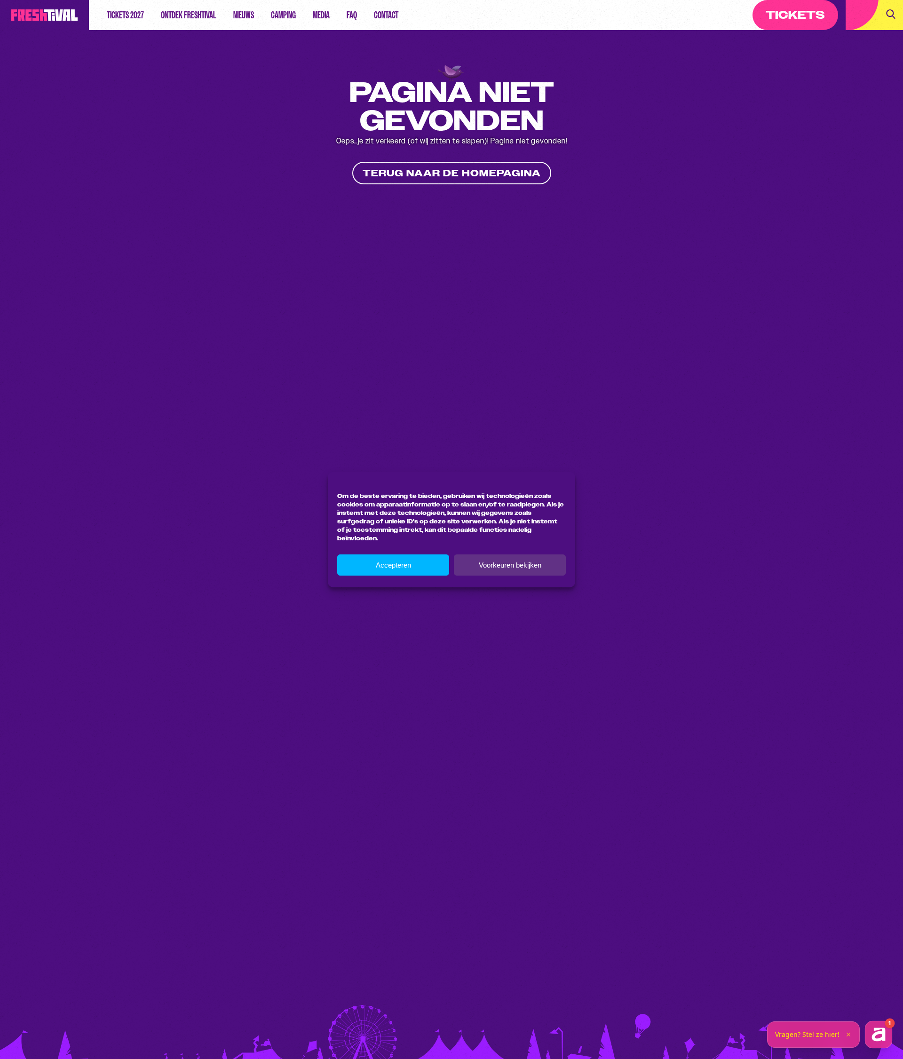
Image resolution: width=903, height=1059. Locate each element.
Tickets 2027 (125, 15)
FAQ (352, 15)
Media (321, 15)
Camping (283, 15)
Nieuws (243, 15)
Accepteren (393, 565)
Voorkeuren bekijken (510, 565)
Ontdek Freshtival (188, 15)
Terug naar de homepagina (452, 173)
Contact (386, 15)
